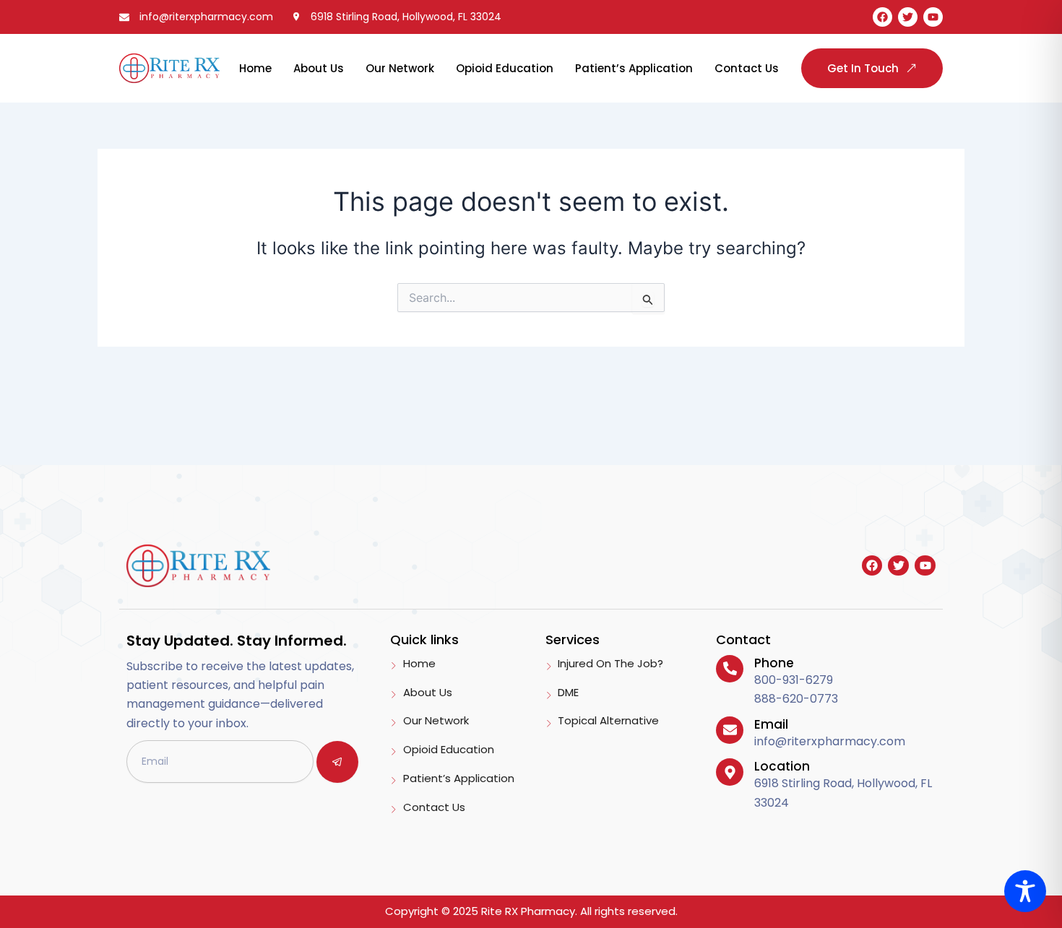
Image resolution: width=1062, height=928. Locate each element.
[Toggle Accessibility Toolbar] (1025, 891)
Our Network (400, 68)
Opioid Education (504, 68)
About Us (318, 68)
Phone (774, 663)
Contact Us (747, 68)
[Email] (729, 730)
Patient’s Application (634, 68)
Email (771, 724)
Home (255, 68)
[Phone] (729, 668)
